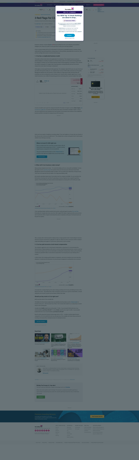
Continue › (69, 35)
